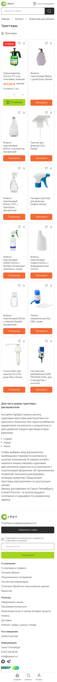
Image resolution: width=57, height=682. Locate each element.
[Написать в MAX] (3, 661)
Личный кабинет (10, 572)
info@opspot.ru (9, 656)
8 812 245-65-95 (9, 652)
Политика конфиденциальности (18, 523)
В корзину (16, 102)
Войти (39, 679)
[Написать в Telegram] (8, 661)
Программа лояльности (14, 606)
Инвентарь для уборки (41, 19)
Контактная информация (14, 581)
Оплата (5, 615)
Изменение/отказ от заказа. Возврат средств (26, 611)
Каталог (19, 19)
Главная (5, 19)
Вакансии (6, 590)
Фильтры (11, 33)
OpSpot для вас (9, 636)
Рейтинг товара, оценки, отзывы (18, 625)
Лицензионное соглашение (16, 577)
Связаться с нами (27, 529)
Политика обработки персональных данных (25, 586)
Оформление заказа (12, 602)
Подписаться (28, 555)
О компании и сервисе (13, 568)
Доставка (6, 620)
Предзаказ (41, 102)
